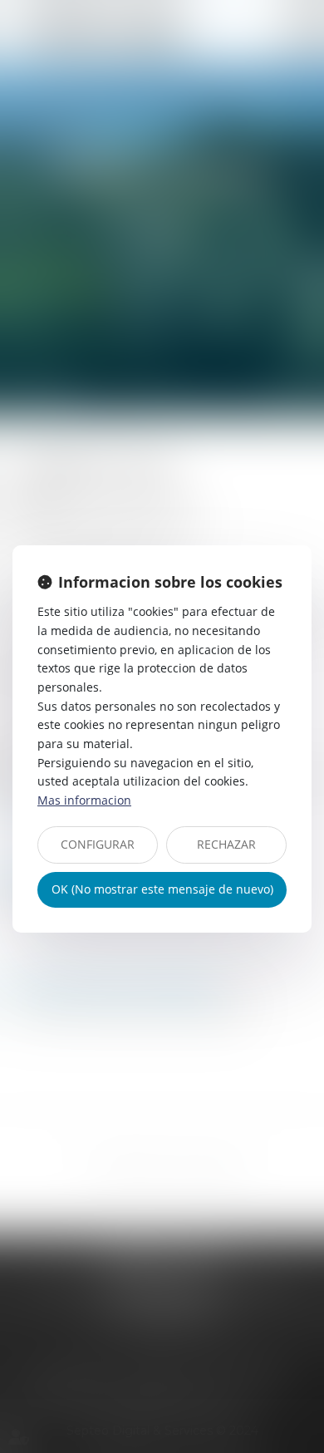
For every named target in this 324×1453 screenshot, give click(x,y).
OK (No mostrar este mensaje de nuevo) (162, 889)
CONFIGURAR (98, 844)
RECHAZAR (226, 844)
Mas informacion (84, 800)
